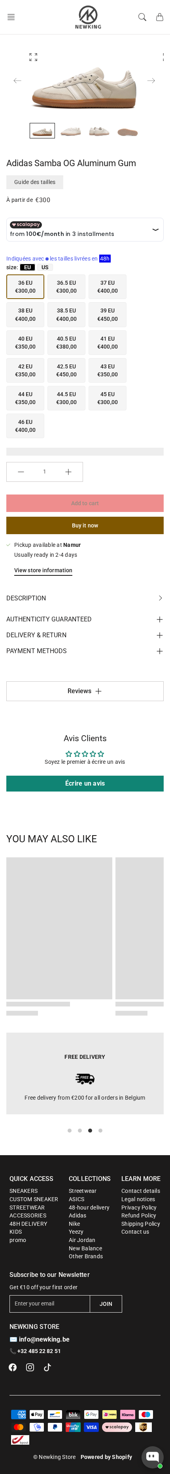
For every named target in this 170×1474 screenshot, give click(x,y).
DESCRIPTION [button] (26, 598)
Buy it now (85, 525)
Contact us (135, 1232)
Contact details (140, 1191)
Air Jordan (82, 1240)
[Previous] (17, 80)
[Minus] (21, 471)
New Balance (85, 1248)
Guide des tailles (34, 182)
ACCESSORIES (27, 1215)
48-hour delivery (89, 1207)
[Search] (142, 17)
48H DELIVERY (28, 1224)
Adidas (78, 1215)
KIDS (15, 1232)
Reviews (80, 691)
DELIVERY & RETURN (36, 635)
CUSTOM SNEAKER (34, 1199)
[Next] (151, 80)
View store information (43, 570)
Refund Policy (138, 1215)
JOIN (106, 1304)
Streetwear (83, 1191)
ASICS (76, 1199)
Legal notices (138, 1199)
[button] (13, 17)
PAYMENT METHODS (36, 651)
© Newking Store (54, 1457)
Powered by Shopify (106, 1457)
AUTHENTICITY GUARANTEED (49, 619)
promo (17, 1240)
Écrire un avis (85, 783)
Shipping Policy (140, 1224)
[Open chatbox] (153, 1457)
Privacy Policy (139, 1207)
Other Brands (86, 1256)
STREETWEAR (27, 1207)
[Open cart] (159, 17)
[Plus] (68, 471)
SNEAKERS (23, 1191)
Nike (74, 1224)
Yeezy (76, 1232)
